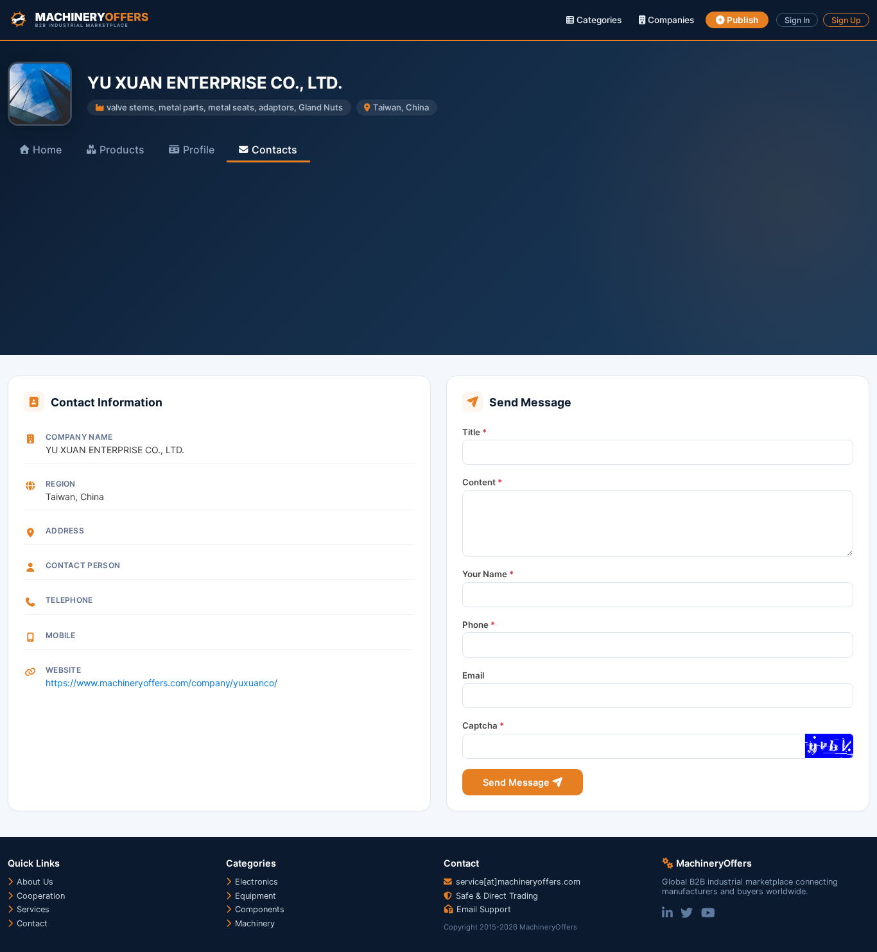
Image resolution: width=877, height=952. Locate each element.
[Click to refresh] (828, 746)
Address (65, 530)
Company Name (79, 437)
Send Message (517, 782)
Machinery (253, 923)
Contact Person (83, 565)
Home (47, 149)
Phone (478, 624)
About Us (33, 882)
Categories (597, 20)
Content (482, 482)
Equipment (254, 896)
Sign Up (846, 20)
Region (61, 484)
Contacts (274, 149)
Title (474, 432)
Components (258, 909)
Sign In (797, 20)
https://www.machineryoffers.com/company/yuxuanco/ (161, 682)
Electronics (255, 882)
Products (122, 149)
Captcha (483, 725)
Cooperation (39, 896)
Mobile (61, 635)
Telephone (69, 600)
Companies (669, 20)
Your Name (488, 574)
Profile (198, 149)
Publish (741, 20)
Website (63, 670)
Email (473, 675)
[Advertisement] (438, 259)
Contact (31, 923)
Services (31, 909)
